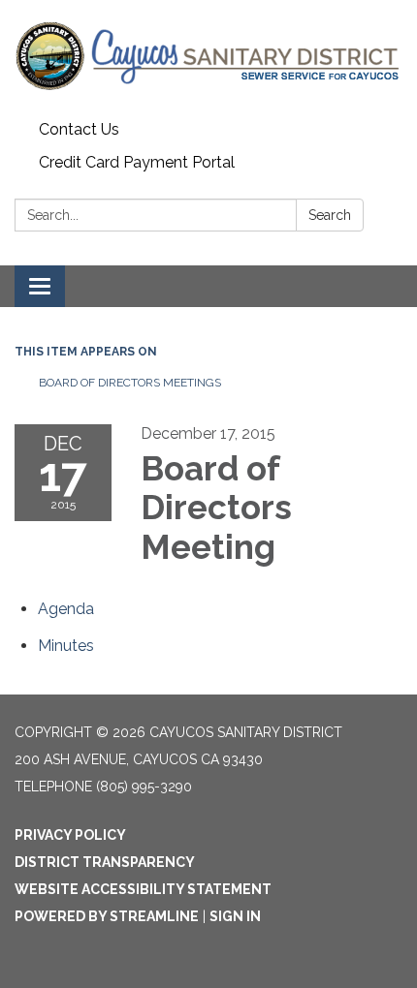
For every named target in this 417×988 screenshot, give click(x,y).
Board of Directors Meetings (130, 382)
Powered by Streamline (107, 916)
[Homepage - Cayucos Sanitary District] (208, 56)
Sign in (235, 916)
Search (329, 215)
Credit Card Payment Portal (137, 162)
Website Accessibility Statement (143, 889)
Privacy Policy (70, 835)
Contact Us (79, 129)
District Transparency (105, 862)
